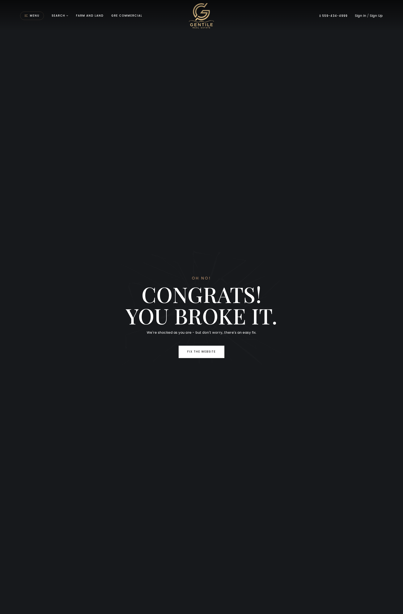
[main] (201, 307)
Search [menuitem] (58, 16)
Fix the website (201, 352)
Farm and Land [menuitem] (90, 16)
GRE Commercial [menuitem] (126, 16)
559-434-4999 (334, 16)
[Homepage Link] (201, 15)
